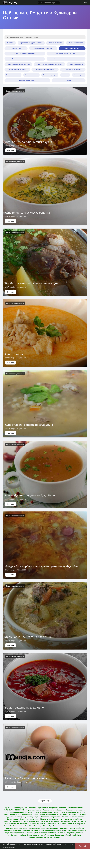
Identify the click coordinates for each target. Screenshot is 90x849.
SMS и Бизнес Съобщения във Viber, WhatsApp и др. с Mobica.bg (44, 824)
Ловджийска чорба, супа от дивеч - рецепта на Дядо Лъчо (42, 566)
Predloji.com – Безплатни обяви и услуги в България (56, 836)
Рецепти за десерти (76, 64)
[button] (49, 2)
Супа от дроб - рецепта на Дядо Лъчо (29, 424)
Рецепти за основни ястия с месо (66, 59)
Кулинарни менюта (31, 75)
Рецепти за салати (16, 48)
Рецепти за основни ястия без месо (24, 59)
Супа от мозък (14, 354)
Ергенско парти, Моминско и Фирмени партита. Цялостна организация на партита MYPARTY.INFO (45, 822)
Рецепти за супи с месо (72, 48)
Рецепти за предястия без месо (25, 53)
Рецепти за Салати (33, 810)
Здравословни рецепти (17, 69)
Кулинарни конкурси (76, 43)
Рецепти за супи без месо (43, 48)
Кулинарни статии (68, 821)
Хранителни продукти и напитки (31, 43)
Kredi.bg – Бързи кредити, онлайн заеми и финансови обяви (44, 835)
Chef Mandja (10, 145)
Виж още (10, 150)
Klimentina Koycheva (13, 782)
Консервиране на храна (73, 69)
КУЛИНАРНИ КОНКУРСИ (14, 810)
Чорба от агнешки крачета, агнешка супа (31, 283)
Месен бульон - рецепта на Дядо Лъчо (30, 495)
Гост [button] (84, 2)
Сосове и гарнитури (50, 75)
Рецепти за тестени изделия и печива (49, 64)
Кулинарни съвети (55, 43)
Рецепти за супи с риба (27, 80)
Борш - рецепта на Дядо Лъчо (24, 707)
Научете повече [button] (8, 847)
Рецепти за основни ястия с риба (18, 64)
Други (69, 80)
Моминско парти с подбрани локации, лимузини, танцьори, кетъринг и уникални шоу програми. (44, 829)
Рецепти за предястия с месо (66, 53)
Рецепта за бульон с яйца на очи (26, 778)
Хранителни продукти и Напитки (52, 808)
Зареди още (45, 801)
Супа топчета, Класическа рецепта (27, 212)
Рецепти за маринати (50, 821)
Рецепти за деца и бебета (45, 69)
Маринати (65, 75)
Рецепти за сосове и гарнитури (26, 821)
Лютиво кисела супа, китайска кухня (28, 142)
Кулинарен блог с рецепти (16, 808)
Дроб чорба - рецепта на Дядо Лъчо (28, 637)
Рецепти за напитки (13, 75)
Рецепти (10, 43)
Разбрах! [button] (82, 846)
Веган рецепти (79, 75)
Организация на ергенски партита (43, 828)
